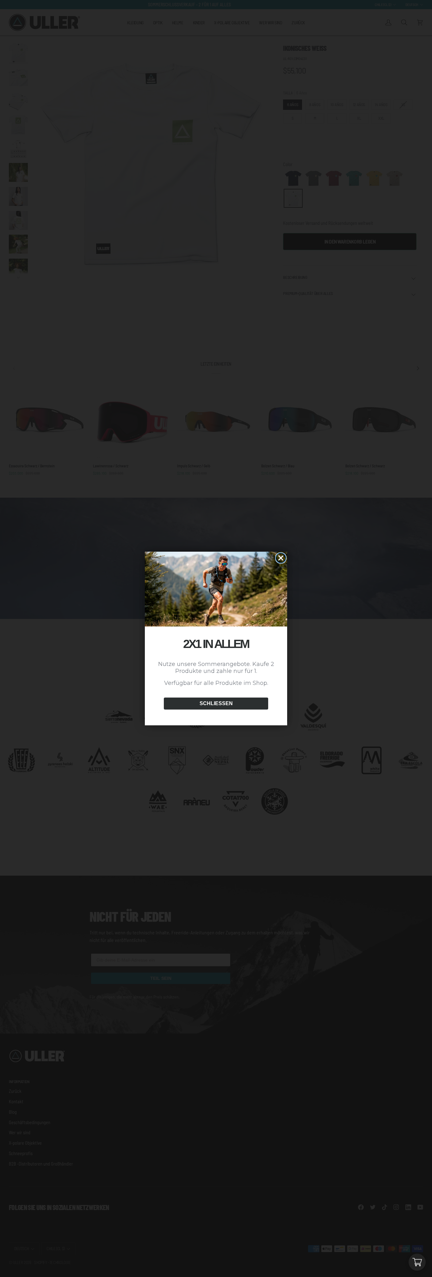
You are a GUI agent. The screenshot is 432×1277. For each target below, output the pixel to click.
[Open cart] (417, 1262)
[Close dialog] (281, 558)
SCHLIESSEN (216, 703)
